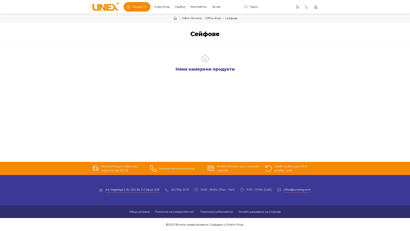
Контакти (199, 6)
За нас (216, 6)
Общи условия (139, 211)
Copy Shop (162, 6)
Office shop (213, 18)
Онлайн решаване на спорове (259, 211)
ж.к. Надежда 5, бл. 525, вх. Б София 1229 (132, 189)
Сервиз (180, 6)
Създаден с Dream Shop (226, 224)
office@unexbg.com (297, 189)
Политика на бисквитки (216, 211)
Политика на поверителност (174, 211)
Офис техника (191, 18)
